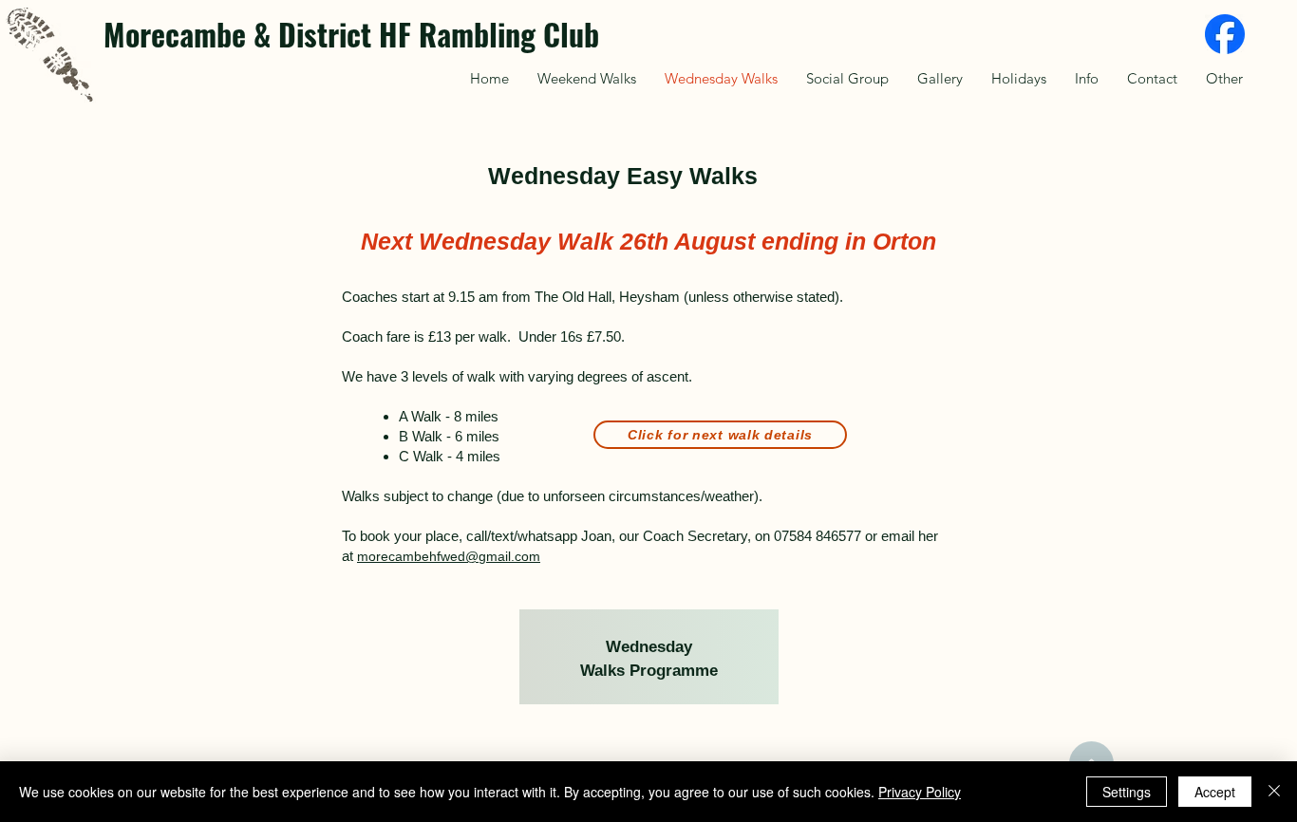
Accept (1214, 791)
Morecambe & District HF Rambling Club (351, 33)
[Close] (1274, 791)
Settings (1126, 791)
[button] (1224, 78)
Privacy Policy (919, 791)
